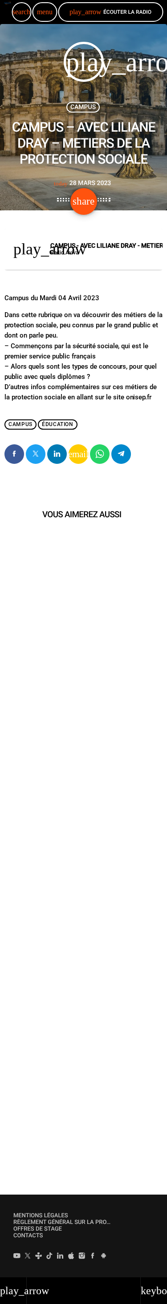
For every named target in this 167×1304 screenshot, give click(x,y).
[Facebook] (92, 1256)
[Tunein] (38, 1256)
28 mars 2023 (82, 183)
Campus (83, 107)
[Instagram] (82, 1256)
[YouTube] (16, 1256)
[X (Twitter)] (27, 1256)
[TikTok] (49, 1256)
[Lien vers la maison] (7, 12)
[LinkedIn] (60, 1256)
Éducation (57, 424)
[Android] (103, 1256)
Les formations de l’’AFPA (56, 924)
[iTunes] (71, 1256)
